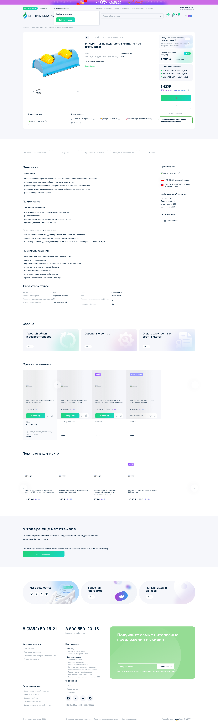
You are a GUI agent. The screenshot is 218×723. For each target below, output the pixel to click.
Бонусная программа (76, 662)
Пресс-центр (72, 689)
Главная (26, 27)
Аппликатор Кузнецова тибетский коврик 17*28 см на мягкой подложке (39, 491)
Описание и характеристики (36, 153)
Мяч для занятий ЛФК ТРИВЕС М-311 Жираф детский (142, 401)
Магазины (150, 8)
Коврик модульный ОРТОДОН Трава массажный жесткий (73, 491)
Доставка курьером (33, 652)
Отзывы (152, 153)
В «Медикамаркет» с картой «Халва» (82, 669)
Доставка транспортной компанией (40, 655)
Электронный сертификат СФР (80, 674)
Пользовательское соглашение (78, 719)
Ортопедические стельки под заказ (81, 667)
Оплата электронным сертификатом (157, 335)
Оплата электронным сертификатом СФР (84, 677)
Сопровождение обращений (37, 691)
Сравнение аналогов (94, 153)
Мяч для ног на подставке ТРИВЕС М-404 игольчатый (40, 401)
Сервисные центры (97, 333)
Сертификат (90, 66)
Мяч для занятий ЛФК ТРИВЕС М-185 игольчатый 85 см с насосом (109, 401)
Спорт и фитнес (37, 27)
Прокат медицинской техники (80, 672)
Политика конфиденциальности (106, 719)
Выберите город (62, 8)
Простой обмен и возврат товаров (38, 335)
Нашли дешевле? (175, 113)
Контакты (71, 692)
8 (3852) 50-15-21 (40, 628)
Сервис (65, 153)
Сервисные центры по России (37, 705)
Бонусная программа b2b (78, 654)
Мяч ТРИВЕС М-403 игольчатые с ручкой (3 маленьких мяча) (74, 401)
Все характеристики (96, 61)
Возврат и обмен (31, 698)
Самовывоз (29, 648)
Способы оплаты (31, 659)
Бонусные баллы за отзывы (78, 664)
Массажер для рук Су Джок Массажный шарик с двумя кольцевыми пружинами (105, 492)
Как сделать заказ (75, 660)
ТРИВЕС (40, 121)
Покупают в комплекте (123, 153)
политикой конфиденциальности (164, 671)
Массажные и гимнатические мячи (59, 27)
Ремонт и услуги (31, 694)
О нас (69, 685)
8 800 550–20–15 (82, 628)
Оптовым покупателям (76, 651)
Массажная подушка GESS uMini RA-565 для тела (142, 491)
